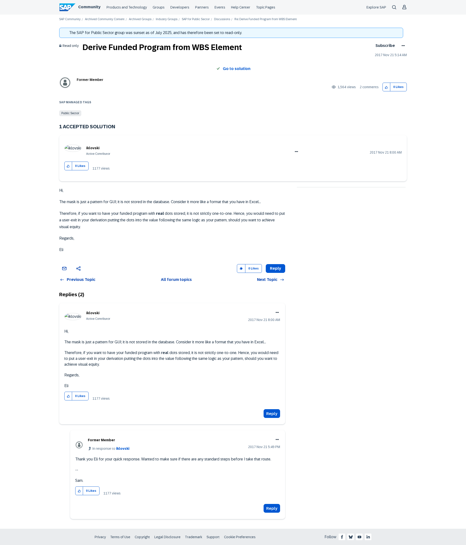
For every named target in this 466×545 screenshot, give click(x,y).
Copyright (142, 537)
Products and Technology (127, 7)
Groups (159, 7)
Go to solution (236, 69)
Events (220, 7)
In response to (110, 448)
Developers (179, 7)
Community (89, 7)
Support (213, 537)
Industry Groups (166, 19)
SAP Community (70, 19)
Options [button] (402, 46)
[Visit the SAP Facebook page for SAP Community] (342, 537)
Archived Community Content (105, 19)
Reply (271, 414)
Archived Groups (140, 19)
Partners (202, 7)
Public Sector (70, 113)
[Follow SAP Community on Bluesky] (351, 537)
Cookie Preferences (240, 537)
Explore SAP (376, 7)
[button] (386, 87)
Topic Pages (265, 7)
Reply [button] (275, 268)
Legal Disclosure (167, 537)
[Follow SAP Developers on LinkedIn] (368, 537)
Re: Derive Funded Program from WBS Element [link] (265, 19)
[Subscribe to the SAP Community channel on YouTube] (359, 537)
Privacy (100, 537)
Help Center (240, 7)
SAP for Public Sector (196, 19)
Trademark (193, 537)
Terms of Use (120, 537)
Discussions (222, 19)
